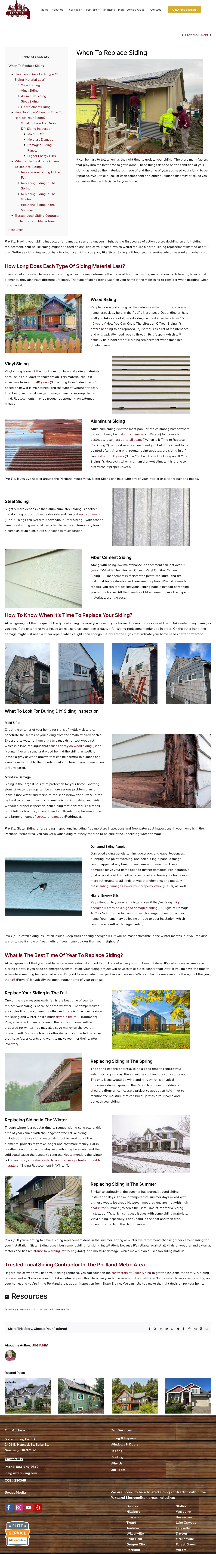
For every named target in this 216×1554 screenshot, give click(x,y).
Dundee (132, 1506)
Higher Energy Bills (41, 156)
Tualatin (133, 1528)
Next (204, 35)
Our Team (118, 1470)
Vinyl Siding (30, 90)
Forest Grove (186, 1544)
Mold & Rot (35, 134)
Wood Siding (30, 85)
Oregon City (136, 1544)
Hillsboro (134, 1512)
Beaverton (184, 1517)
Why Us (117, 1463)
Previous (191, 35)
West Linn (183, 1512)
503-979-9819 (27, 1467)
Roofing (117, 1451)
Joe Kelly (12, 1309)
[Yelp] (38, 1507)
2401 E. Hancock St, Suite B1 (27, 1444)
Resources (16, 230)
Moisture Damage (40, 139)
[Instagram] (19, 1507)
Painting (117, 1457)
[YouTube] (28, 1507)
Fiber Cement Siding (36, 107)
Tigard (131, 1522)
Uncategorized (46, 1309)
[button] (108, 1296)
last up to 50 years (86, 514)
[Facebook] (9, 1507)
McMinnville (185, 1539)
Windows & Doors (125, 1444)
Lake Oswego (186, 1522)
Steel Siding (30, 101)
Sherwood (134, 1517)
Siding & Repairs (123, 1438)
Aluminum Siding (33, 96)
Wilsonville (135, 1533)
